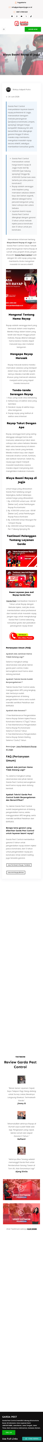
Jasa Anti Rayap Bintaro (16, 872)
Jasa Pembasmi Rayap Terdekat (19, 865)
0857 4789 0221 (22, 12)
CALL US (9, 1433)
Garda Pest (11, 601)
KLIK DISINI (32, 1229)
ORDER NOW (33, 29)
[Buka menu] (4, 29)
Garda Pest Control (23, 255)
